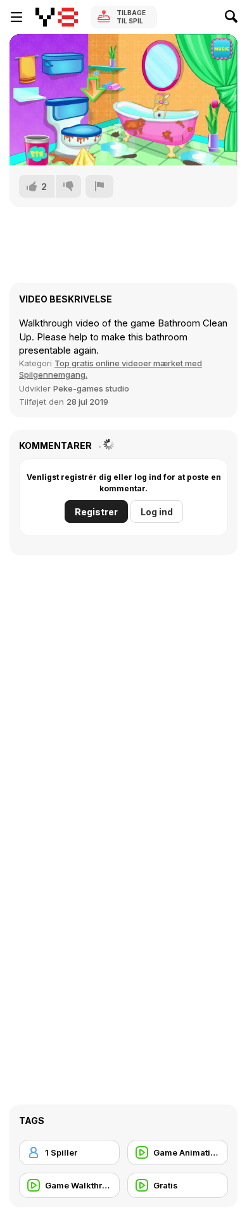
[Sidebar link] (16, 17)
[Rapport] (99, 186)
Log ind (157, 511)
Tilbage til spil (131, 17)
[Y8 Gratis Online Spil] (56, 17)
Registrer (96, 511)
